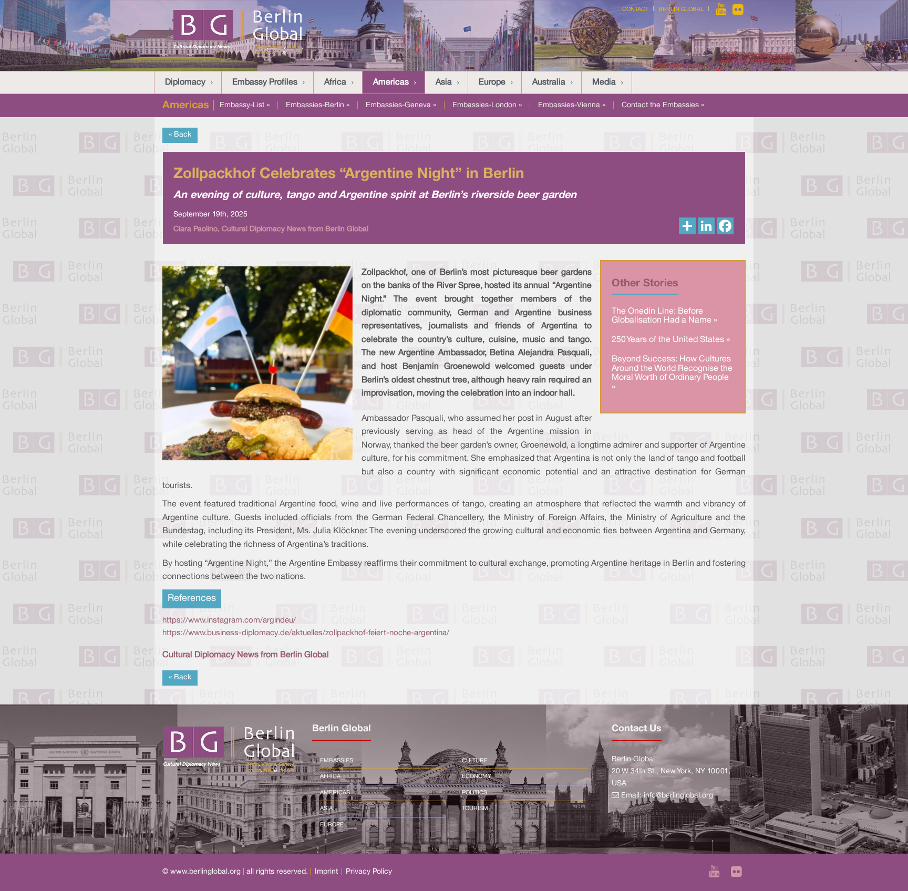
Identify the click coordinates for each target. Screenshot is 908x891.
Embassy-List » (245, 105)
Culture (475, 760)
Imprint (326, 871)
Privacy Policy (369, 871)
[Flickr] (738, 9)
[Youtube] (722, 9)
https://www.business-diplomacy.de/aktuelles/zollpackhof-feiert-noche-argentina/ (305, 633)
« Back (180, 134)
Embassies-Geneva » (401, 105)
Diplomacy (185, 82)
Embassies (336, 760)
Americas (391, 82)
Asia (444, 82)
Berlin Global (681, 9)
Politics (474, 792)
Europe (492, 82)
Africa (335, 82)
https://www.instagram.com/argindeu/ (229, 620)
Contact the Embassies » (663, 105)
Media (604, 82)
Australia (548, 82)
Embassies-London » (487, 105)
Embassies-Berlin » (317, 105)
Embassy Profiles (264, 82)
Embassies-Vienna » (571, 105)
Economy (476, 776)
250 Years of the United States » (671, 340)
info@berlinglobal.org (678, 795)
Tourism (475, 808)
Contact (635, 9)
